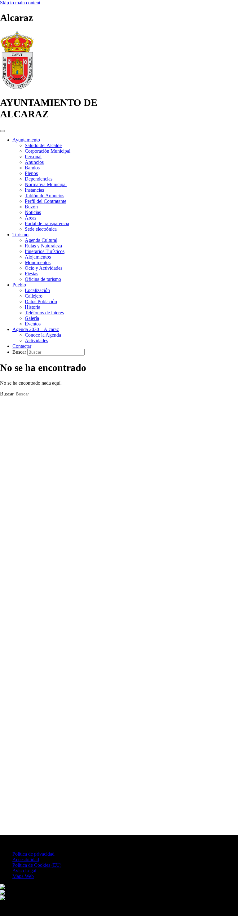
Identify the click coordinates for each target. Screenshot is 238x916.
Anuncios (34, 162)
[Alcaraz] (17, 87)
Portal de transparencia (47, 223)
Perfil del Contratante (45, 201)
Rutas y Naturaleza (43, 245)
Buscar (19, 352)
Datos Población (41, 301)
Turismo (20, 234)
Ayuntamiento (26, 139)
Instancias (34, 190)
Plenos (31, 173)
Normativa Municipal (46, 184)
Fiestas (31, 273)
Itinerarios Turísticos (44, 251)
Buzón (31, 206)
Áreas (30, 217)
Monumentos (38, 262)
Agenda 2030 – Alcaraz (35, 329)
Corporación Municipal (47, 151)
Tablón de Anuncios (44, 195)
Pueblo (19, 284)
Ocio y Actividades (43, 268)
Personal (33, 156)
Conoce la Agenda (43, 335)
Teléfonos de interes (44, 312)
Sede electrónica (41, 229)
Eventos (33, 323)
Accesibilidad (25, 859)
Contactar (21, 346)
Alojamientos (38, 257)
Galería (32, 318)
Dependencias (38, 178)
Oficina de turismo (43, 279)
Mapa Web (23, 876)
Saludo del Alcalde (43, 145)
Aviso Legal (24, 870)
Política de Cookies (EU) (36, 865)
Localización (37, 290)
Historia (32, 307)
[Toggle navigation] (2, 131)
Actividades (36, 340)
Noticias (33, 212)
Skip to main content (20, 2)
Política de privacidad (33, 854)
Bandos (32, 167)
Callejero (33, 296)
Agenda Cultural (41, 240)
